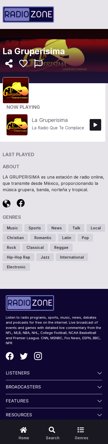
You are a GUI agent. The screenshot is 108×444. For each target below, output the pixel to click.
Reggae (61, 247)
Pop (85, 237)
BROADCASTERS (23, 386)
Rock (11, 247)
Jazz (45, 257)
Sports (35, 228)
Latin (66, 237)
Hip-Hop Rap (18, 257)
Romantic (43, 237)
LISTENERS (18, 373)
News (56, 228)
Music (12, 228)
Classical (35, 247)
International (72, 257)
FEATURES (17, 400)
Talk (76, 228)
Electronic (16, 267)
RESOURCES (19, 414)
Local (96, 228)
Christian (15, 237)
